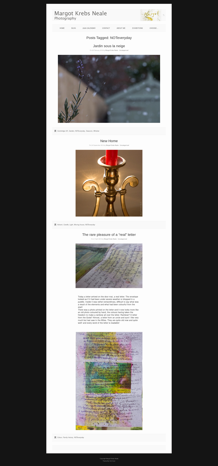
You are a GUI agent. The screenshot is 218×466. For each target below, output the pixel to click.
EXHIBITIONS (137, 28)
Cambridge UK (62, 131)
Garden (71, 131)
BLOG (73, 28)
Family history (68, 437)
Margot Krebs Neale (111, 50)
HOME (62, 28)
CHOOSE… (154, 28)
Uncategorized (123, 50)
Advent (59, 224)
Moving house (79, 224)
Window (96, 131)
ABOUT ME (121, 28)
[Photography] (109, 20)
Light (71, 224)
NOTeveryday (80, 131)
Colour (59, 437)
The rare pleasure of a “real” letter (109, 235)
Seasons (89, 131)
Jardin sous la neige (109, 46)
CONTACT (106, 28)
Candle (66, 224)
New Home (109, 141)
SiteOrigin (112, 461)
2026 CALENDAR (89, 28)
